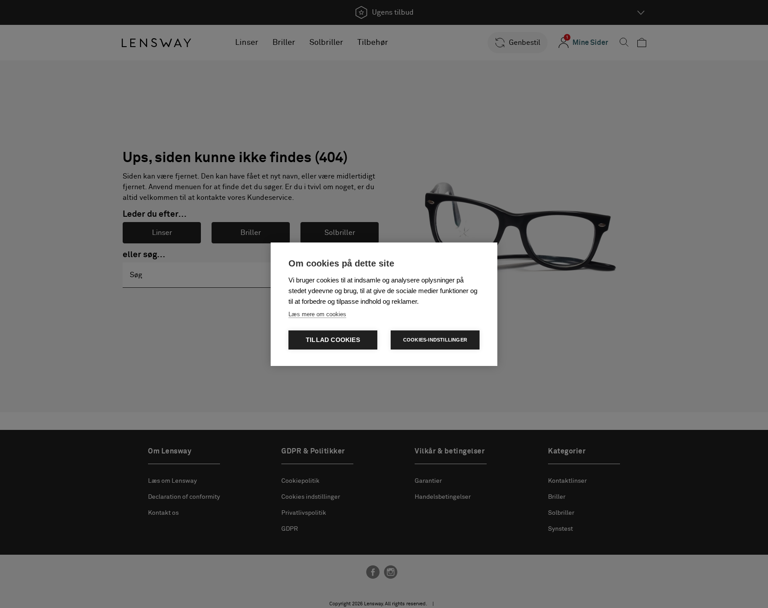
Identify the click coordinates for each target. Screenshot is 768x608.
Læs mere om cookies (317, 314)
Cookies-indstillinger (435, 339)
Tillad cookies (333, 340)
